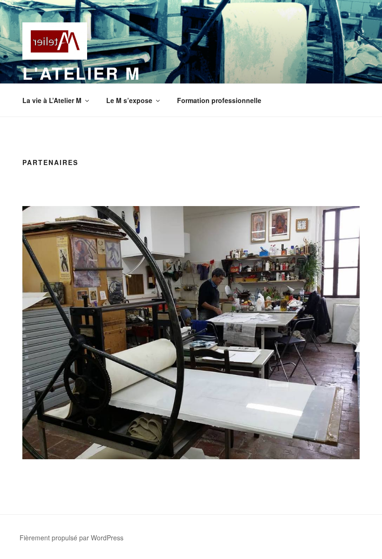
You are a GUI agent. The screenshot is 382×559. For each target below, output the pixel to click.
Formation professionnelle (219, 100)
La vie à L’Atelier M (52, 100)
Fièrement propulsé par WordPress (71, 537)
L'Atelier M (81, 73)
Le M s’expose (129, 100)
